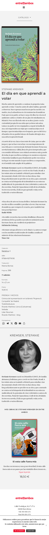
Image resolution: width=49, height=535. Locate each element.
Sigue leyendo (24, 472)
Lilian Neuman (7, 312)
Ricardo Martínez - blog (11, 315)
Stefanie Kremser (12, 89)
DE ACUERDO (19, 531)
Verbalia (5, 309)
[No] (46, 525)
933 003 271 (26, 512)
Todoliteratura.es (8, 304)
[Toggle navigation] (24, 7)
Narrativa (5, 251)
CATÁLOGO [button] (23, 18)
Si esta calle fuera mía (24, 461)
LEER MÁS (30, 531)
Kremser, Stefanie (24, 335)
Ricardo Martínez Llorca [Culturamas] (16, 307)
